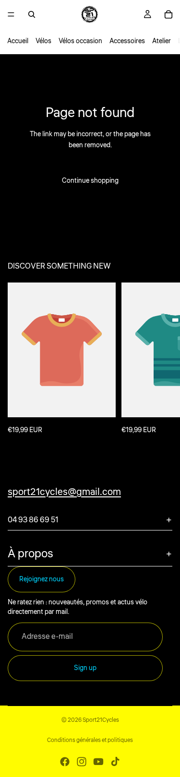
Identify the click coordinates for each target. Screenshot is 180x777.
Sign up (85, 668)
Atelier (161, 41)
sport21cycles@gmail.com (64, 492)
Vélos (43, 41)
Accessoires (127, 41)
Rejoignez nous (41, 579)
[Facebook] (65, 761)
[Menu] (11, 14)
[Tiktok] (115, 761)
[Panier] (168, 14)
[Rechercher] (31, 14)
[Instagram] (81, 761)
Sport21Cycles (101, 720)
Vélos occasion (80, 41)
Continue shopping (90, 181)
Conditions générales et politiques (90, 740)
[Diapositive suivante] (161, 359)
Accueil (17, 41)
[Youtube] (98, 761)
